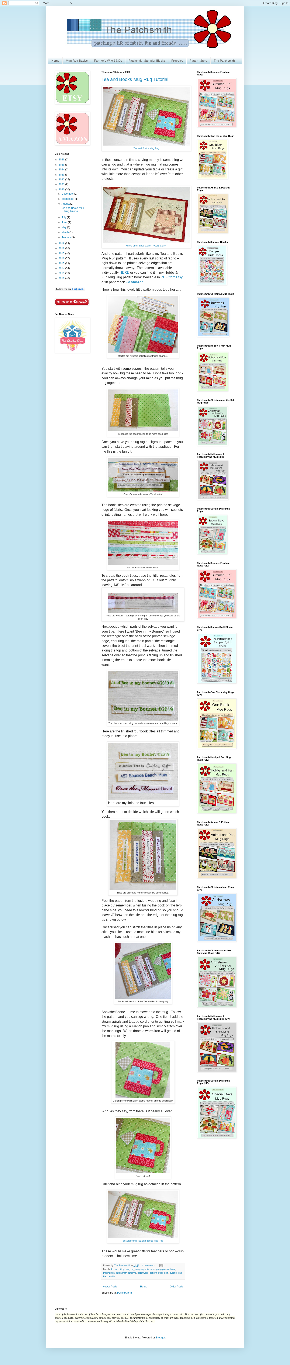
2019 (62, 243)
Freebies (177, 60)
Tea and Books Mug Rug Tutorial (134, 79)
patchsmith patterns (126, 1273)
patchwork (143, 1273)
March (65, 232)
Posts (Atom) (124, 1292)
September (68, 198)
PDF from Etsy (172, 277)
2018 (62, 248)
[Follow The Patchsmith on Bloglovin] (70, 290)
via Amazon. (134, 282)
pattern (153, 1273)
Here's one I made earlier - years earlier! (146, 245)
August (66, 203)
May (64, 227)
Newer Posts (110, 1286)
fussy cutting (117, 1269)
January (67, 237)
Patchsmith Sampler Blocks (146, 60)
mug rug (130, 1269)
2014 (62, 268)
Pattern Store (198, 60)
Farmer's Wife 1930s (108, 60)
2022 (62, 179)
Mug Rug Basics (77, 60)
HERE (124, 272)
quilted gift (163, 1273)
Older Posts (176, 1286)
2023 (62, 174)
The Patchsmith (224, 60)
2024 (62, 169)
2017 (62, 253)
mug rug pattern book (164, 1269)
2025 (62, 164)
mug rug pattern (143, 1269)
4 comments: (149, 1265)
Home (55, 60)
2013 (62, 273)
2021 (62, 184)
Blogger (160, 1337)
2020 (62, 189)
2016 (62, 258)
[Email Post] (161, 1265)
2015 (62, 263)
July (64, 217)
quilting (173, 1273)
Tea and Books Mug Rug (146, 148)
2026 (62, 159)
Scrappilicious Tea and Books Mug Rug (143, 1240)
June (65, 222)
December (68, 193)
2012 (62, 278)
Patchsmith (109, 1273)
